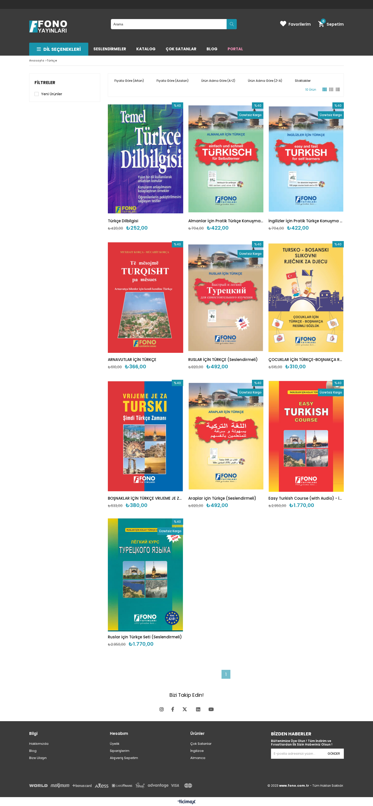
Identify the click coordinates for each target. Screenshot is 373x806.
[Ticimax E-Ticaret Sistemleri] (187, 802)
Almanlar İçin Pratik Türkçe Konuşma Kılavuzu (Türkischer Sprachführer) (226, 221)
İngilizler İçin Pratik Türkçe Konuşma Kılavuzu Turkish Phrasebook (306, 221)
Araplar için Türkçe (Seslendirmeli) (222, 498)
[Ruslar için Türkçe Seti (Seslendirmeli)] (145, 574)
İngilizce (197, 750)
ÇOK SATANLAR (181, 49)
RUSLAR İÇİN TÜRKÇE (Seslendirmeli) (223, 359)
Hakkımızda (38, 743)
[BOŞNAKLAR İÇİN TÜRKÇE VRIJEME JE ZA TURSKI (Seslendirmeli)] (145, 436)
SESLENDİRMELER (109, 49)
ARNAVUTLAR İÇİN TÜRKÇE (132, 359)
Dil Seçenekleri (62, 49)
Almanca (197, 757)
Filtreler (45, 83)
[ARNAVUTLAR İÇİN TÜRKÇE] (145, 297)
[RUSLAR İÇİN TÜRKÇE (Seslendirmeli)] (226, 297)
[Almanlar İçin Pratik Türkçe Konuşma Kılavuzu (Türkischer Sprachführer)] (226, 158)
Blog (33, 750)
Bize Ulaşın (38, 757)
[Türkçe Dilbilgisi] (145, 158)
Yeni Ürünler (51, 94)
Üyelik (115, 743)
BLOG (212, 49)
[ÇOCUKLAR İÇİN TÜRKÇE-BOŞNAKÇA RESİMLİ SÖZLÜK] (306, 297)
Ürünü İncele (163, 166)
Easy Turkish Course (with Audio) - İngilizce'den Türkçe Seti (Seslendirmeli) (306, 498)
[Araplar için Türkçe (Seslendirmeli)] (226, 436)
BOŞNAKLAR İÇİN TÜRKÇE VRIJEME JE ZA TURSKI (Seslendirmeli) (145, 498)
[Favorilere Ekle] (145, 166)
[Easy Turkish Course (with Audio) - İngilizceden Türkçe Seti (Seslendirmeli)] (306, 436)
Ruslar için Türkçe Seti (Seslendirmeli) (145, 637)
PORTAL (235, 49)
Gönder (334, 753)
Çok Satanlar (201, 743)
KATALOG (146, 49)
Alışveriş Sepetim (124, 757)
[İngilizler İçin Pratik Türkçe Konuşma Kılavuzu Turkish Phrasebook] (306, 158)
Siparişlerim (119, 750)
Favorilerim (300, 24)
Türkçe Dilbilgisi (123, 221)
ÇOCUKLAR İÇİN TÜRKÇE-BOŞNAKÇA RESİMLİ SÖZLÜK (306, 359)
